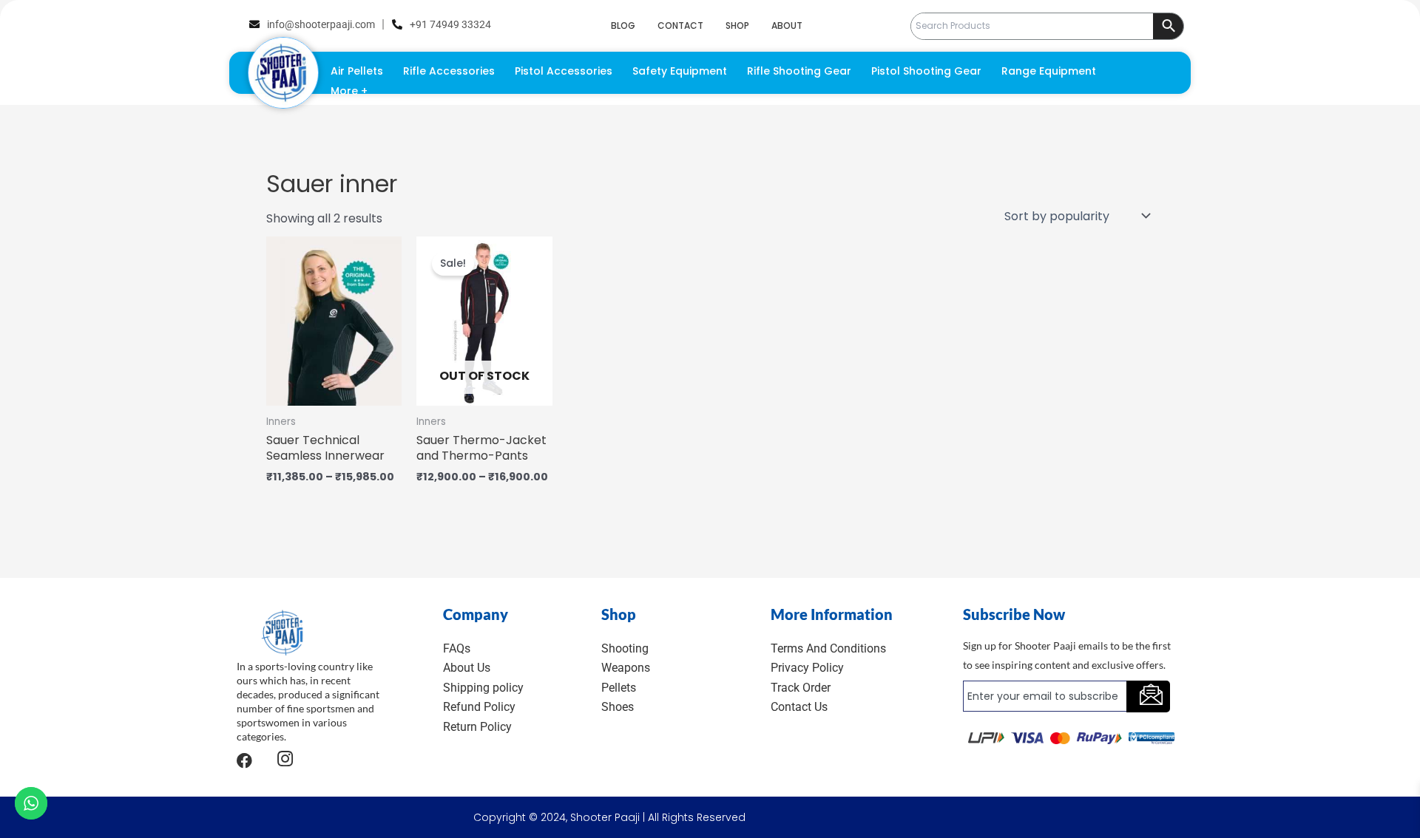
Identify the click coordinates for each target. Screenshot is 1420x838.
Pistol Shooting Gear (926, 71)
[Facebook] (244, 760)
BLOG (623, 25)
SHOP (737, 25)
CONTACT (680, 25)
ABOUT (786, 25)
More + (349, 91)
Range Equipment (1048, 71)
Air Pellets (357, 71)
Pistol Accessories (563, 71)
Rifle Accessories (449, 71)
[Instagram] (285, 761)
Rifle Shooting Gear (799, 71)
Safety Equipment (679, 71)
